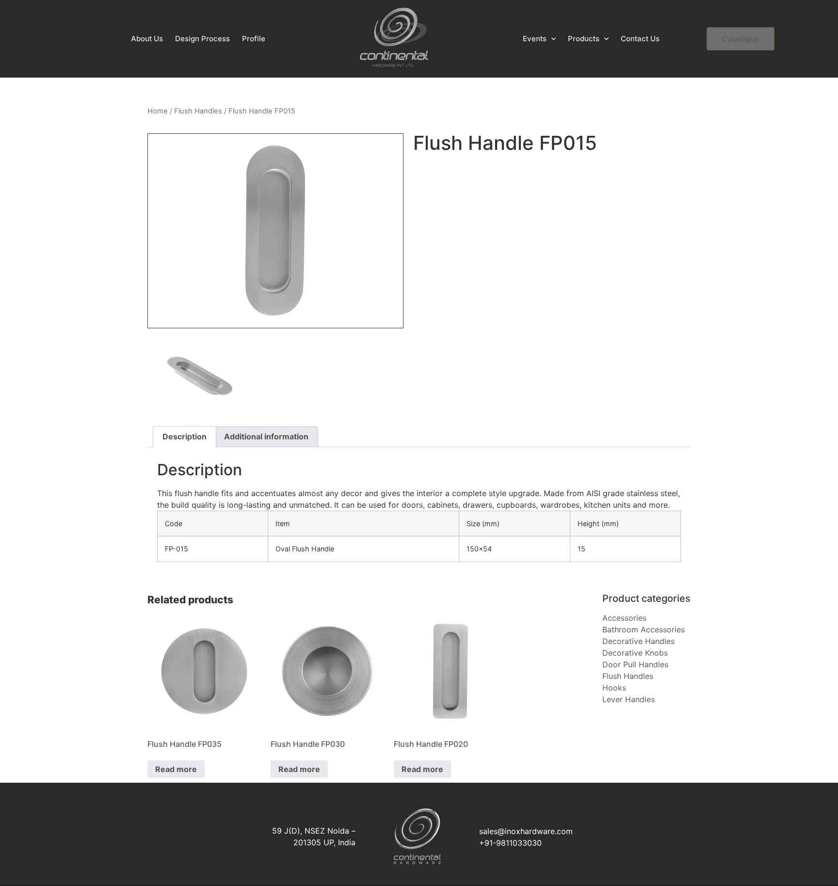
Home (157, 111)
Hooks (614, 688)
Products (583, 38)
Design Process (202, 38)
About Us (147, 38)
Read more (176, 769)
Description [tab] (184, 436)
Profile (253, 38)
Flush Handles (198, 111)
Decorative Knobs (635, 653)
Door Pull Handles (635, 664)
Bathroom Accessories (643, 629)
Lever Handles (628, 699)
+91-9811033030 (510, 843)
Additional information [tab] (266, 436)
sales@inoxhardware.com (526, 831)
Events (535, 38)
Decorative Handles (638, 641)
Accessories (624, 618)
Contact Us (640, 38)
